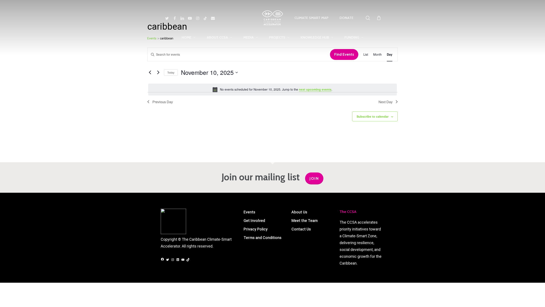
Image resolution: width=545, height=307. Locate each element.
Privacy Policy (256, 229)
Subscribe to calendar (373, 116)
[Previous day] (149, 72)
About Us (299, 212)
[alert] (272, 90)
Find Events (344, 54)
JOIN (314, 178)
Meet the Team (304, 220)
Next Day (386, 101)
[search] (367, 18)
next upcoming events (315, 89)
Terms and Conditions (262, 237)
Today (170, 72)
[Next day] (158, 72)
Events (249, 212)
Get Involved (254, 220)
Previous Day (162, 101)
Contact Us (301, 229)
